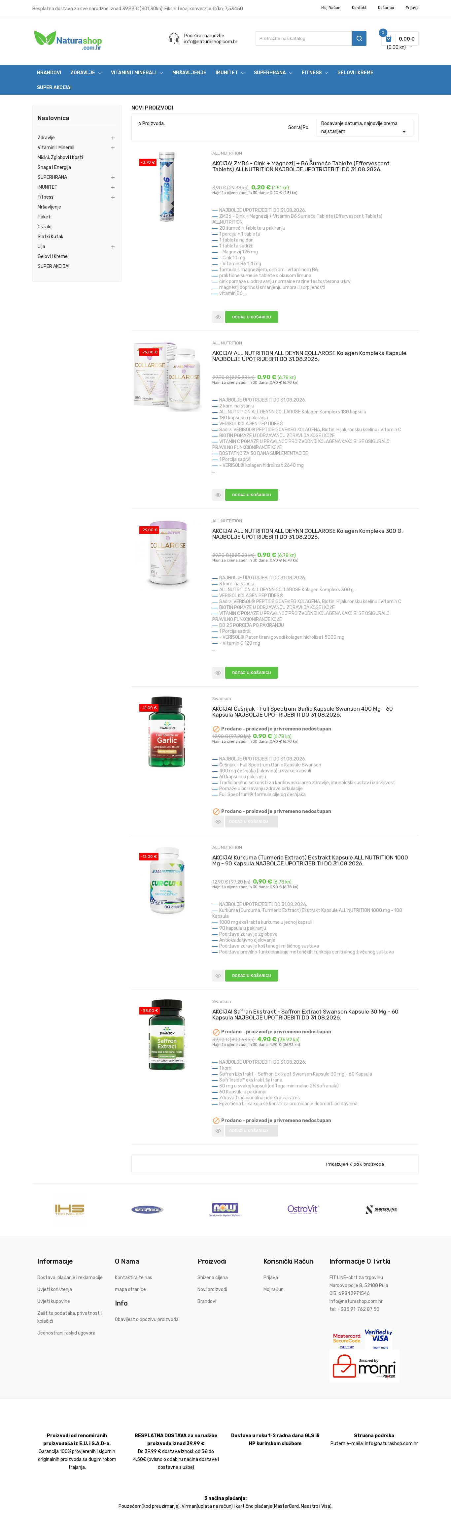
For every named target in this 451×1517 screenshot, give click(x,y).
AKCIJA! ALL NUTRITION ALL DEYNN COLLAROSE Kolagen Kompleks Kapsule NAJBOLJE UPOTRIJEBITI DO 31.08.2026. (309, 356)
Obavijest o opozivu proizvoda (147, 1319)
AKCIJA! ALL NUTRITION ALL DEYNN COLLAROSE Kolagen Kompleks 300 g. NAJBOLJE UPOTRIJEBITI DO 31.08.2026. (307, 534)
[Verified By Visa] (378, 1339)
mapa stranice (130, 1289)
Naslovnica (53, 118)
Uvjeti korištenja (54, 1289)
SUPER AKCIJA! (53, 266)
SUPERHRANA (52, 177)
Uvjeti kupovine (53, 1301)
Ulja (41, 246)
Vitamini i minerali (56, 147)
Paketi (45, 217)
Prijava (270, 1277)
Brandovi (206, 1301)
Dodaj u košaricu (251, 317)
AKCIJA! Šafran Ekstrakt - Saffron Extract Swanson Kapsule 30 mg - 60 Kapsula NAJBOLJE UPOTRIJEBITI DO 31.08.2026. (305, 1014)
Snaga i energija (54, 167)
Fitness (45, 197)
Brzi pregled (218, 317)
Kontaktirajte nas (133, 1277)
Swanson (221, 698)
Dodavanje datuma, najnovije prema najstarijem (364, 128)
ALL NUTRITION (227, 153)
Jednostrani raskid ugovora (66, 1333)
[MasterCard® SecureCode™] (347, 1339)
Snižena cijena (212, 1277)
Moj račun (330, 7)
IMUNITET (47, 187)
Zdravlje (46, 138)
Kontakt (359, 7)
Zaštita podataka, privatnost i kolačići (69, 1317)
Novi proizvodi (212, 1289)
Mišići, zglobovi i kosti (60, 157)
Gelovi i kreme (53, 256)
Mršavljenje (49, 207)
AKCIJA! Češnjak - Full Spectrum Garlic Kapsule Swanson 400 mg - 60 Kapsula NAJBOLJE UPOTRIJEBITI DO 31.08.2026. (302, 712)
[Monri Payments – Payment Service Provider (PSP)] (364, 1366)
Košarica (386, 7)
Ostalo (45, 227)
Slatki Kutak (50, 237)
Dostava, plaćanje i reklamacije (70, 1277)
